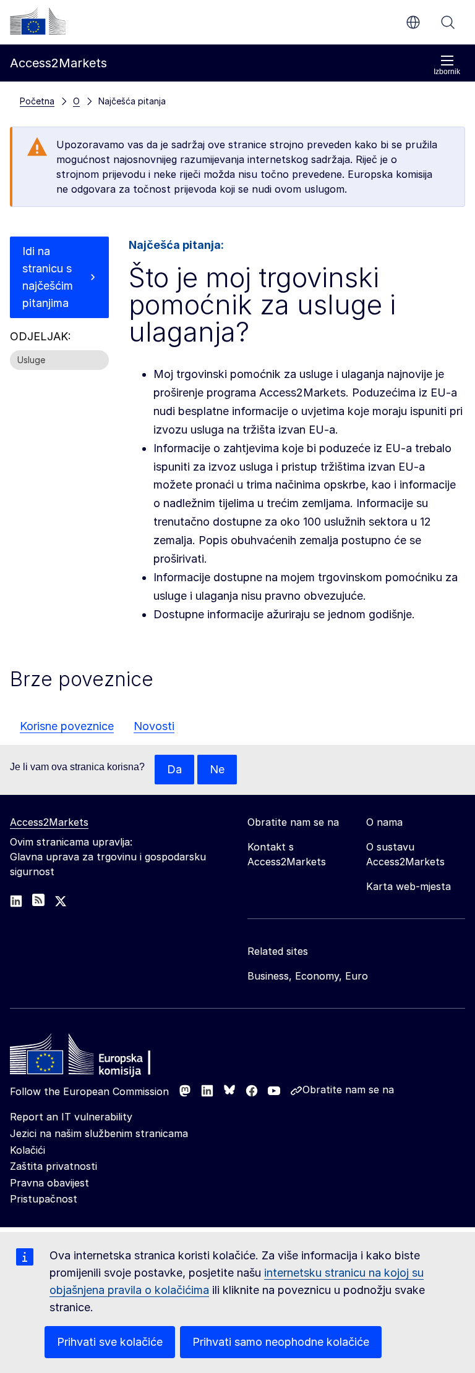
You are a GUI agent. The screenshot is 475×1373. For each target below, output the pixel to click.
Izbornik (447, 71)
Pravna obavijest (49, 1183)
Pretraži (447, 22)
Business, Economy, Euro (307, 976)
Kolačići (27, 1150)
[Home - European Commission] (99, 1057)
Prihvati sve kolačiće (110, 1341)
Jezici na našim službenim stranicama (99, 1133)
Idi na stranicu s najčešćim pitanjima (47, 277)
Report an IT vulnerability (71, 1117)
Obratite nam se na (348, 1089)
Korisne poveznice (67, 726)
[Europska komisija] (38, 21)
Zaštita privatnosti (53, 1166)
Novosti (154, 726)
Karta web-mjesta (408, 886)
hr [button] (413, 22)
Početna (37, 101)
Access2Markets (49, 822)
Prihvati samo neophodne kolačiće (280, 1341)
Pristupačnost (43, 1199)
